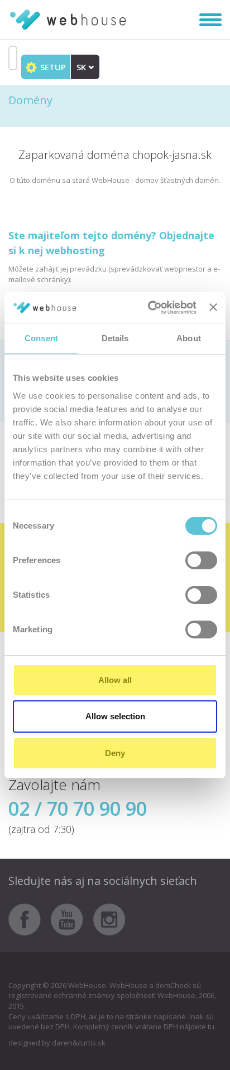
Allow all (115, 680)
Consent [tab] (41, 338)
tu (211, 1026)
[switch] (201, 560)
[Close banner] (213, 307)
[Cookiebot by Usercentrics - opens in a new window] (149, 308)
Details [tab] (115, 338)
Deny (115, 753)
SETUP (52, 66)
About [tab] (188, 338)
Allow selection (115, 716)
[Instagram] (109, 918)
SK (82, 66)
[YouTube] (71, 918)
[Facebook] (28, 918)
